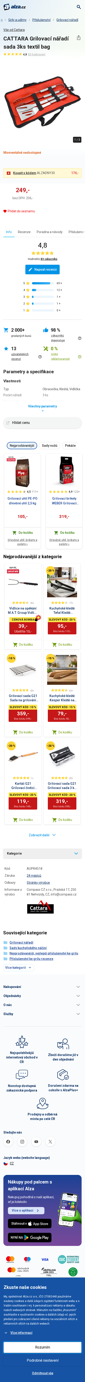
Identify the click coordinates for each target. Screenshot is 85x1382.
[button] (42, 986)
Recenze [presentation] (24, 232)
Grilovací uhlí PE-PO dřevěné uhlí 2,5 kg (22, 501)
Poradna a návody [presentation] (50, 232)
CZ (12, 1163)
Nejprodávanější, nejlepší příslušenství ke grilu (44, 953)
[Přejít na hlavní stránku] (14, 7)
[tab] (9, 232)
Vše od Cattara (14, 30)
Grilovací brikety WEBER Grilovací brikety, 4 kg (64, 501)
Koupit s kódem (24, 173)
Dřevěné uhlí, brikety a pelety (22, 542)
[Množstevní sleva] (11, 458)
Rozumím (42, 1347)
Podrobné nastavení (42, 1360)
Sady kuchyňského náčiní (28, 948)
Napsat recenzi (45, 269)
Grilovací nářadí (67, 20)
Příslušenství (41, 20)
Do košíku (26, 644)
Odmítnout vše (42, 1373)
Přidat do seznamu (21, 211)
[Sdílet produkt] (78, 38)
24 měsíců (34, 875)
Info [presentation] (9, 232)
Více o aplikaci (22, 1210)
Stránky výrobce (38, 882)
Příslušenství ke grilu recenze (31, 959)
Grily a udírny (17, 20)
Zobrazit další (39, 835)
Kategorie (14, 853)
